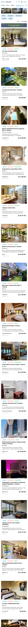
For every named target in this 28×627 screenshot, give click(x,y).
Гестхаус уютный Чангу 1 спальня (12, 90)
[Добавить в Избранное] (25, 30)
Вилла (16, 126)
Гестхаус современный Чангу (10, 603)
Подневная (10, 48)
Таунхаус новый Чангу (8, 207)
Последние (24, 21)
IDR (18, 21)
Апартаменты (18, 166)
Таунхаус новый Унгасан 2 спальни (12, 403)
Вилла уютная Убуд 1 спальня (11, 325)
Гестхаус (16, 48)
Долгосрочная (11, 439)
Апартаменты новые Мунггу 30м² (12, 169)
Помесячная (10, 87)
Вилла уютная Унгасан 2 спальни (11, 246)
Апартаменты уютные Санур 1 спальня (13, 364)
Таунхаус (17, 205)
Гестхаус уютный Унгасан (9, 51)
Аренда (4, 48)
